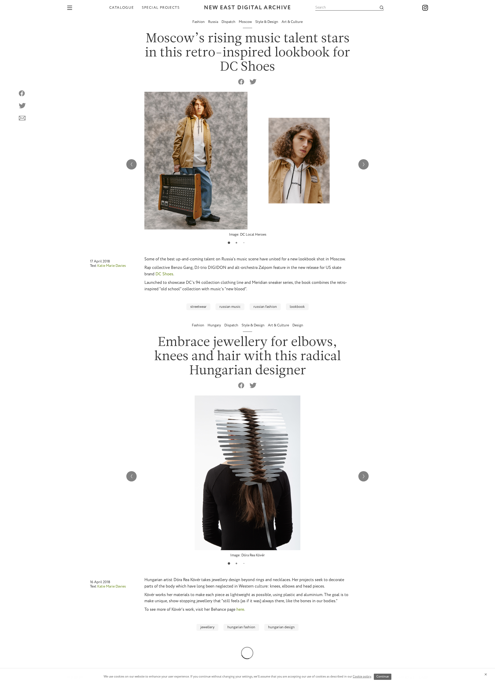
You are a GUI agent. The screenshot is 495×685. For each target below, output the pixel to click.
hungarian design (281, 627)
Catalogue (121, 7)
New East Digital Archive (247, 7)
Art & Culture (292, 21)
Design (297, 325)
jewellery (207, 627)
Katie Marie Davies (111, 265)
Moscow (246, 21)
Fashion (198, 21)
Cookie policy (362, 676)
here (240, 610)
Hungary (215, 325)
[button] (229, 243)
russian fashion (265, 306)
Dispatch (228, 21)
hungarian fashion (241, 627)
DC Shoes (164, 274)
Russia (213, 21)
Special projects (161, 7)
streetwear (198, 306)
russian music (230, 306)
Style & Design (267, 21)
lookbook (297, 306)
